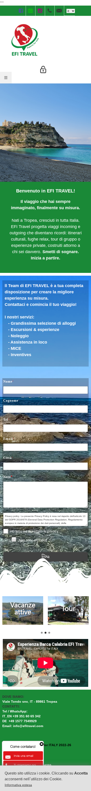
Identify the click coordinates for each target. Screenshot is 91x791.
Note (8, 477)
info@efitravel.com (28, 726)
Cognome (11, 400)
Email (8, 438)
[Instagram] (40, 11)
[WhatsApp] (30, 11)
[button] (42, 633)
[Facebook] (21, 11)
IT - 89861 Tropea (44, 701)
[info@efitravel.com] (59, 11)
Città (8, 458)
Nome (8, 381)
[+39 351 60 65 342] (49, 11)
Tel (6, 419)
